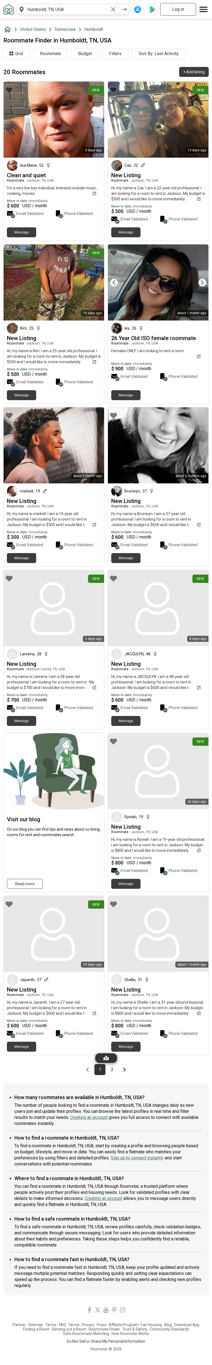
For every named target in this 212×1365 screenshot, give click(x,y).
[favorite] (9, 89)
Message (21, 232)
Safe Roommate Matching (86, 1333)
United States (33, 29)
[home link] (8, 9)
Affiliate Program (124, 1325)
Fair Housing (151, 1325)
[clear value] (113, 9)
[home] (8, 29)
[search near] (21, 9)
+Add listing (194, 72)
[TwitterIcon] (98, 1310)
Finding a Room (36, 1329)
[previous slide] (118, 282)
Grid (19, 53)
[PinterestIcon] (114, 1310)
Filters (115, 53)
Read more (25, 884)
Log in (178, 9)
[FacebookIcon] (89, 1310)
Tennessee (65, 29)
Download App (187, 1325)
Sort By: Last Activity (159, 53)
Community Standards (169, 1329)
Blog (168, 1325)
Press (102, 1325)
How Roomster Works (130, 1333)
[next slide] (198, 282)
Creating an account (89, 1117)
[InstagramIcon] (122, 1310)
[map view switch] (106, 1058)
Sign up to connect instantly (137, 1158)
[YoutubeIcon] (106, 1310)
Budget (85, 53)
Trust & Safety (134, 1329)
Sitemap (35, 1325)
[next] (124, 9)
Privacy (88, 1325)
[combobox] (67, 9)
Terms (51, 1325)
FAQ (62, 1325)
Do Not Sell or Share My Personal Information (106, 1341)
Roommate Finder (104, 1329)
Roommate (50, 53)
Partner (19, 1325)
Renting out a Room (69, 1329)
